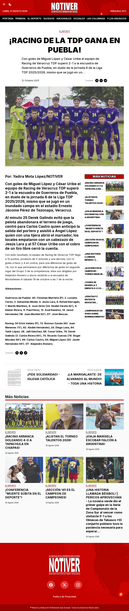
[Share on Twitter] (97, 80)
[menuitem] (64, 596)
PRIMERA (20, 18)
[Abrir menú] (4, 4)
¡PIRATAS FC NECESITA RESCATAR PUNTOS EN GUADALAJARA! (93, 302)
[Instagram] (78, 585)
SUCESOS (48, 18)
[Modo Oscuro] (10, 4)
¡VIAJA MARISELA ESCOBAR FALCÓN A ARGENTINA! (94, 214)
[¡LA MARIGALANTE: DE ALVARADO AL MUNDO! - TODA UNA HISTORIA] (114, 377)
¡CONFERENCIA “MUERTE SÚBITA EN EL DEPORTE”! (94, 228)
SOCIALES (79, 18)
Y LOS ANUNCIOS (116, 18)
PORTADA (8, 18)
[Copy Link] (105, 80)
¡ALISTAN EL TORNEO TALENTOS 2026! (62, 438)
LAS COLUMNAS (96, 18)
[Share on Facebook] (101, 80)
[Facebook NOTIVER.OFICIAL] (51, 585)
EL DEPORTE (34, 18)
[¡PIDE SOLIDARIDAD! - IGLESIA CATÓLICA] (14, 377)
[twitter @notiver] (64, 585)
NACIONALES (64, 18)
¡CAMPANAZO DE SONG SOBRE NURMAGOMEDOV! (95, 313)
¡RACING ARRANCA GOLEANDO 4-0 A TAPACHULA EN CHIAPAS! (19, 442)
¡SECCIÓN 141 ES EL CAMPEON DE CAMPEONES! (94, 242)
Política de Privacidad (64, 596)
